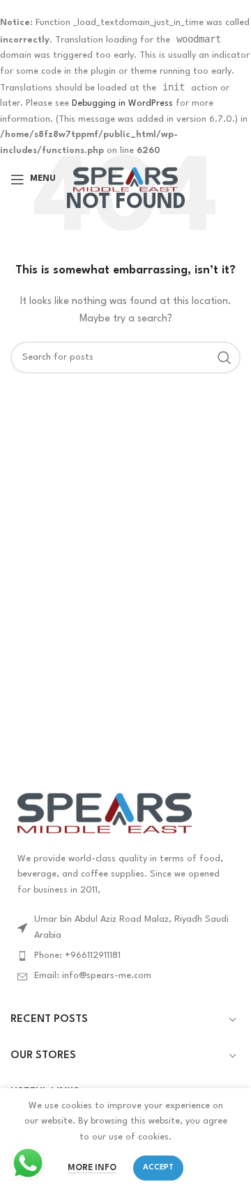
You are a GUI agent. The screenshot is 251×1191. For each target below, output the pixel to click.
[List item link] (125, 956)
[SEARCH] (224, 358)
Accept (158, 1168)
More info (92, 1168)
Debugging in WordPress (122, 103)
